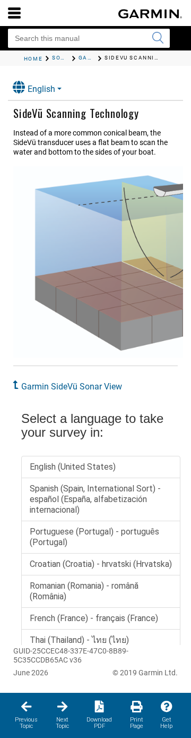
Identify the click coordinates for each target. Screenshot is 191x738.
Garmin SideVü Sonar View (71, 386)
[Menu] (14, 12)
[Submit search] (157, 38)
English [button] (41, 89)
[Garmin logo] (150, 14)
